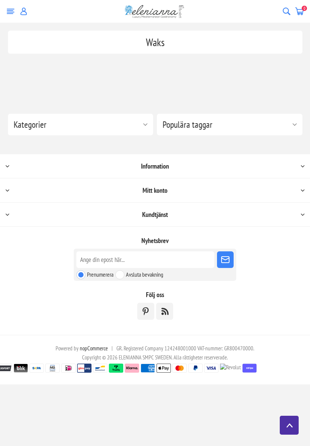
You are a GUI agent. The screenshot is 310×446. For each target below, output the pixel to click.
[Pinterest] (145, 311)
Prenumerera (100, 274)
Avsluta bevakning (144, 274)
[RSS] (164, 311)
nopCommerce (94, 348)
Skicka (225, 259)
